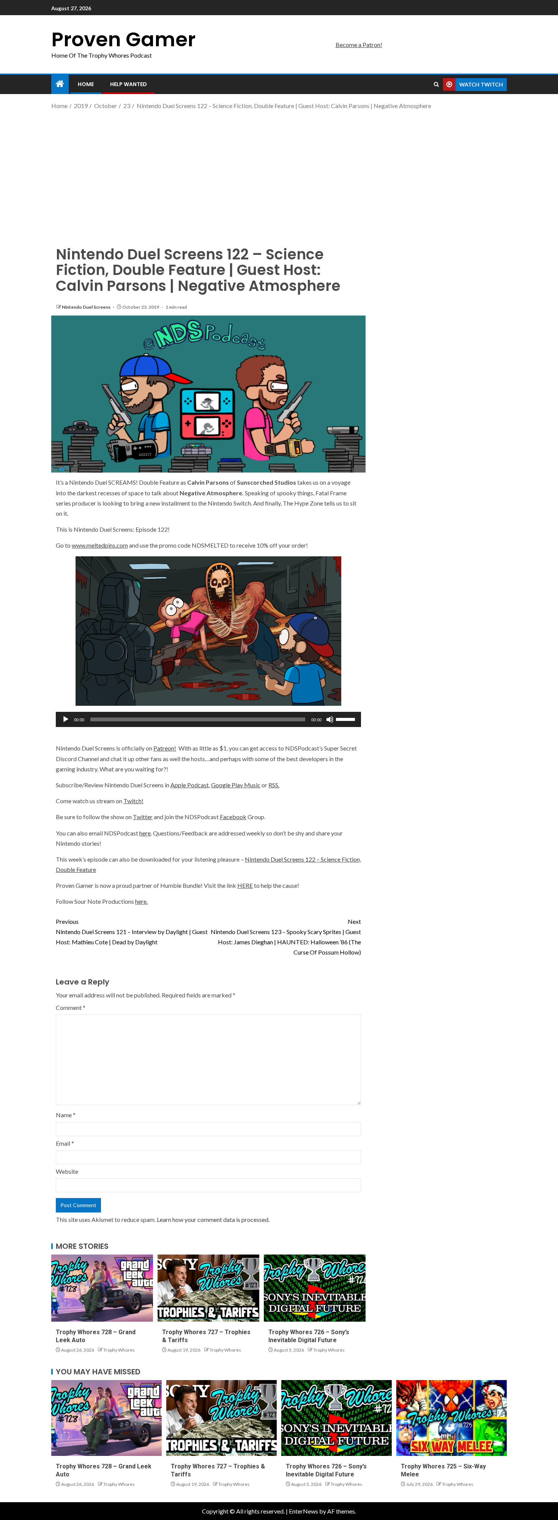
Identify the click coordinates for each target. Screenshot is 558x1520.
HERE (245, 885)
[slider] (346, 718)
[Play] (65, 719)
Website (67, 1171)
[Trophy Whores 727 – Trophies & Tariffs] (208, 1288)
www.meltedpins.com (100, 545)
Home (86, 84)
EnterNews (303, 1511)
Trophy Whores (119, 1350)
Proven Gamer (123, 39)
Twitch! (133, 800)
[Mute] (330, 719)
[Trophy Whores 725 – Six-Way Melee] (451, 1418)
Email (65, 1143)
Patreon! (164, 748)
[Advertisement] (279, 172)
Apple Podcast (189, 784)
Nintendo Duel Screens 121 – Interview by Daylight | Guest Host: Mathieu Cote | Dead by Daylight (132, 931)
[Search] (436, 84)
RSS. (273, 784)
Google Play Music (235, 784)
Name (66, 1114)
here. (141, 901)
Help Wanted (128, 84)
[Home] (60, 84)
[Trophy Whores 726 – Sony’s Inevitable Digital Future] (315, 1288)
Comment (70, 1007)
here (145, 833)
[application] (208, 719)
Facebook (233, 816)
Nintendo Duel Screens (86, 307)
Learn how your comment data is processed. (213, 1219)
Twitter (143, 816)
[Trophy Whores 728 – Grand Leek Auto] (102, 1288)
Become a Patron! (359, 44)
